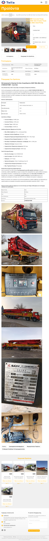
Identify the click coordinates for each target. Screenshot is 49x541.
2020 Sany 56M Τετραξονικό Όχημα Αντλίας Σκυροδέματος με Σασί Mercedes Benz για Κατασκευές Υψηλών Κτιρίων (7, 477)
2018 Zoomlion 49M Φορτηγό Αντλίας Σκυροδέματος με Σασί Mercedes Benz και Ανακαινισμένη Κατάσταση (30, 477)
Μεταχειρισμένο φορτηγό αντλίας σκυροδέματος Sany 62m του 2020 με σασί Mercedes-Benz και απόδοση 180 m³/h (18, 477)
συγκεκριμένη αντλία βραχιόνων (16, 446)
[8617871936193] (5, 530)
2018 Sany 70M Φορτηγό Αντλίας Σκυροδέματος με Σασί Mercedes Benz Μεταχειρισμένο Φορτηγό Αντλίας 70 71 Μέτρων (42, 477)
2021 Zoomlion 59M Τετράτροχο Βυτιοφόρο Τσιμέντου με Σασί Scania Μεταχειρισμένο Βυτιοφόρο (7, 500)
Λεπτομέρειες (9, 56)
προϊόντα (6, 14)
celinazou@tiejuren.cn (8, 527)
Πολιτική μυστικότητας (8, 536)
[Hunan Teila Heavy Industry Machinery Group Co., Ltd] (8, 2)
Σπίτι (3, 14)
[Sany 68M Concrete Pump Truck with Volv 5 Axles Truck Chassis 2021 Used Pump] (15, 32)
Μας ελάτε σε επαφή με (34, 530)
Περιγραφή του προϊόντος (27, 56)
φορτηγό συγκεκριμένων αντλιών (12, 14)
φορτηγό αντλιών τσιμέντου (33, 446)
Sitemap (14, 536)
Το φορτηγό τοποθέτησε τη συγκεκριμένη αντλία (13, 449)
